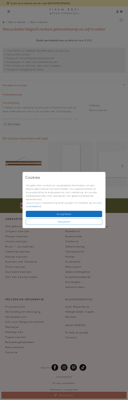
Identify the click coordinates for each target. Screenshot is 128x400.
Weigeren (64, 221)
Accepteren (64, 213)
